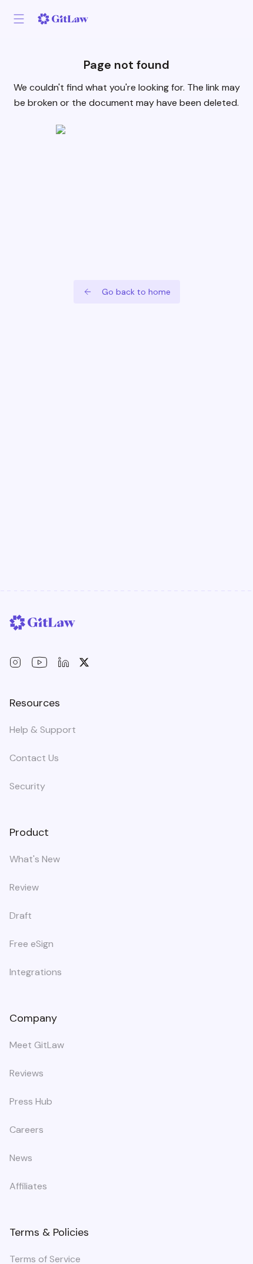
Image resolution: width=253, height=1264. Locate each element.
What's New (34, 859)
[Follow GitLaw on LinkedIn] (63, 662)
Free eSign (31, 944)
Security (27, 786)
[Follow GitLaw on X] (84, 662)
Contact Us (34, 758)
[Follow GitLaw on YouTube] (39, 662)
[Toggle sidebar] (19, 19)
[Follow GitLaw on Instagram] (15, 662)
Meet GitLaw (36, 1045)
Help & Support (42, 729)
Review (24, 887)
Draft (20, 915)
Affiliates (28, 1186)
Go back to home (136, 291)
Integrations (35, 972)
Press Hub (30, 1101)
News (20, 1158)
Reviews (26, 1073)
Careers (26, 1129)
